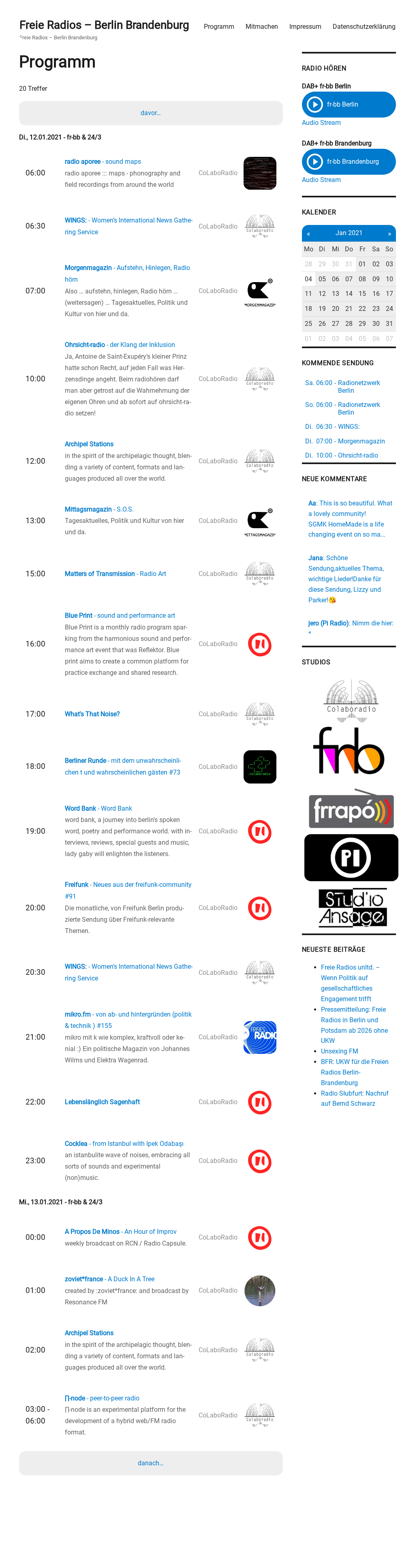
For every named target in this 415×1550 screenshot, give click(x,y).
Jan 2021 (349, 233)
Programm (219, 26)
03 (389, 264)
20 (335, 309)
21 (349, 309)
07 (349, 279)
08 (362, 279)
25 (308, 324)
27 (335, 324)
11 (308, 294)
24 (389, 309)
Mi (335, 249)
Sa (376, 249)
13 (335, 294)
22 (362, 309)
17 (389, 294)
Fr (362, 249)
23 (376, 309)
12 (322, 294)
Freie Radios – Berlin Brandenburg (104, 25)
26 (322, 324)
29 (322, 264)
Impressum (305, 26)
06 (335, 279)
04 (308, 279)
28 (308, 264)
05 (322, 279)
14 (349, 294)
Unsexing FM (339, 1051)
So (389, 249)
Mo (308, 249)
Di (322, 249)
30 (335, 264)
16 (376, 294)
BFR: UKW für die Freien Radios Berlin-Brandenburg (355, 1072)
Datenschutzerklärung (364, 26)
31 (349, 264)
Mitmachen (262, 26)
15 (362, 294)
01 (362, 264)
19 (322, 309)
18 (308, 309)
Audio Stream (321, 122)
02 (376, 264)
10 (389, 279)
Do (349, 249)
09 (376, 279)
